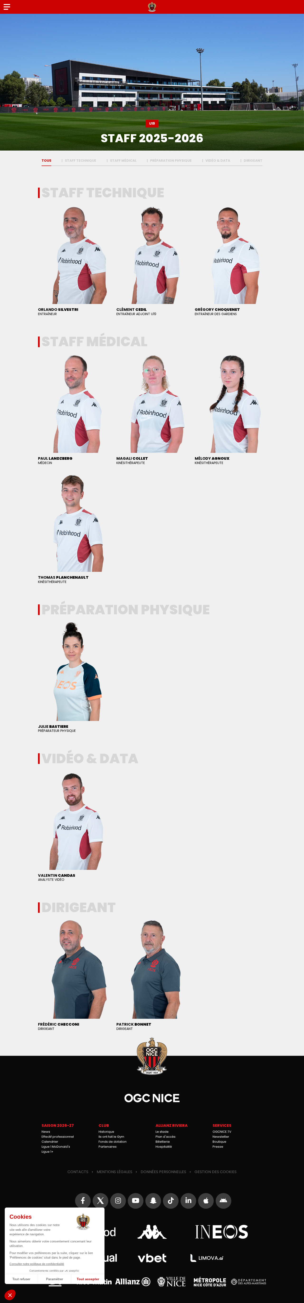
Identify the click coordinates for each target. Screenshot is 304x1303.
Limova (206, 1258)
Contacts (77, 1172)
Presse (218, 1146)
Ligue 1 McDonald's (56, 1146)
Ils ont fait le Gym (111, 1136)
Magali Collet (152, 410)
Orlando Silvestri (73, 261)
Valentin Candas (73, 827)
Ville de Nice (171, 1281)
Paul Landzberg (73, 410)
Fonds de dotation (113, 1141)
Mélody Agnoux (230, 410)
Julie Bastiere (73, 678)
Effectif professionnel (58, 1136)
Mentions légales (114, 1172)
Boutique (219, 1141)
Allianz (132, 1281)
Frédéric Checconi (73, 976)
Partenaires (108, 1146)
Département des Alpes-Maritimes (248, 1282)
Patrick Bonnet (152, 976)
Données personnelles (163, 1172)
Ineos (221, 1232)
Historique (106, 1131)
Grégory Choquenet (230, 261)
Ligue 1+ (47, 1151)
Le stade (162, 1131)
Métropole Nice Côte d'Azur (210, 1281)
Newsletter (221, 1136)
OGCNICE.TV (222, 1131)
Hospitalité (164, 1146)
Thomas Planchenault (73, 529)
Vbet (152, 1258)
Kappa (152, 1232)
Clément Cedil (152, 261)
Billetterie (163, 1141)
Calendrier (50, 1141)
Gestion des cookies (216, 1172)
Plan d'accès (166, 1136)
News (46, 1131)
